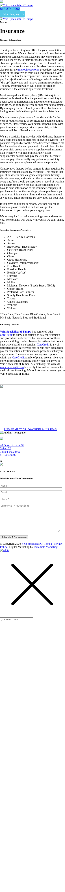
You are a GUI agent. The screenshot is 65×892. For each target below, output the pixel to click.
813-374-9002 (8, 454)
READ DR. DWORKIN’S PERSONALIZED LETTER (28, 816)
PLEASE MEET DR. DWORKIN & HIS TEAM (30, 429)
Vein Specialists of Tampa (15, 331)
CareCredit (6, 334)
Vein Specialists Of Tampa (37, 543)
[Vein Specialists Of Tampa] (16, 5)
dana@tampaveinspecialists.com (34, 846)
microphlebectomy (28, 69)
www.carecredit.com (12, 367)
